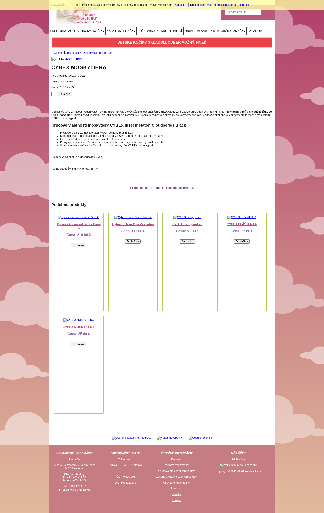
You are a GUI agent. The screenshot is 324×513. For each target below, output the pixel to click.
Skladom (255, 31)
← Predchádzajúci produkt (144, 187)
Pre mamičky (220, 31)
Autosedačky (79, 31)
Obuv (188, 31)
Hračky (129, 31)
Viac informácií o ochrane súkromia (228, 4)
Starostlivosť (169, 31)
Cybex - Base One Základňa (133, 224)
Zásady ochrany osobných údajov (176, 476)
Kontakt (176, 500)
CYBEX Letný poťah (187, 224)
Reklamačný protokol (176, 465)
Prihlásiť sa (238, 459)
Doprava (176, 459)
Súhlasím (180, 4)
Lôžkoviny (146, 31)
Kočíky (98, 31)
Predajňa (58, 31)
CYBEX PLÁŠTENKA (242, 224)
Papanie (201, 31)
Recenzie (176, 488)
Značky (239, 31)
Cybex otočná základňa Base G (79, 226)
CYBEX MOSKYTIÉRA (79, 327)
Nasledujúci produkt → (182, 187)
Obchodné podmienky (176, 482)
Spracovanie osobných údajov (176, 471)
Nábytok (113, 31)
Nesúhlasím (197, 4)
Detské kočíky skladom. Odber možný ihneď (162, 42)
